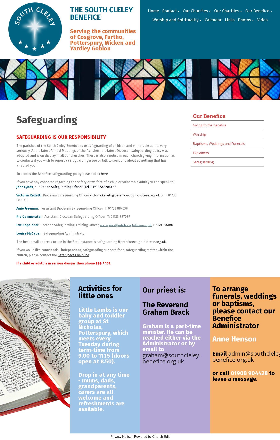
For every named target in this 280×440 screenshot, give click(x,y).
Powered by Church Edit (152, 436)
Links (230, 19)
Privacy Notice (121, 436)
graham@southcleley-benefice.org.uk (171, 358)
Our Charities (226, 10)
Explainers (201, 153)
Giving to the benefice (209, 125)
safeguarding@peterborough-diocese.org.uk (131, 241)
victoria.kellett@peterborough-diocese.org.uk (125, 195)
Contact (169, 10)
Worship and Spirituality (176, 19)
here (104, 173)
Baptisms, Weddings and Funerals (219, 143)
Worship (199, 134)
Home (153, 10)
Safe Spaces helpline (73, 255)
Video (262, 19)
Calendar (213, 19)
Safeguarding (203, 162)
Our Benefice (257, 10)
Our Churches (195, 10)
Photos (244, 19)
